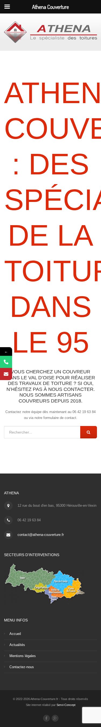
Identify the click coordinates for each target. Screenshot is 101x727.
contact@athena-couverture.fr (41, 535)
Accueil (15, 634)
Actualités (17, 645)
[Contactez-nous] (6, 374)
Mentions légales (22, 656)
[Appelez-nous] (6, 362)
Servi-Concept (66, 704)
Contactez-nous (21, 667)
